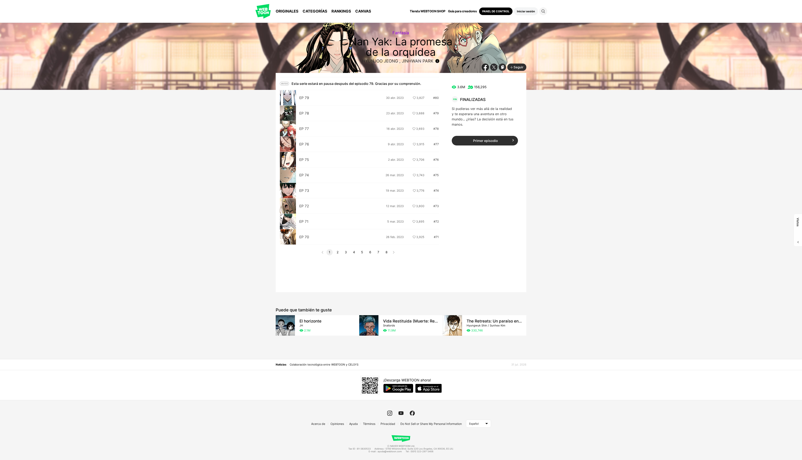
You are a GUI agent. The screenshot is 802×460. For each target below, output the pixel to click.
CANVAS (363, 11)
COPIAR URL (502, 67)
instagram (389, 413)
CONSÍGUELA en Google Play (398, 388)
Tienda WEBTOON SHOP (427, 11)
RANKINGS (341, 11)
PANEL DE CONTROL (495, 11)
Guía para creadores (462, 11)
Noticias (281, 364)
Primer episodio (485, 141)
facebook (412, 413)
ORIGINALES (287, 11)
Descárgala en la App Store (428, 388)
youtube (401, 413)
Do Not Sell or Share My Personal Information (431, 424)
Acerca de (318, 424)
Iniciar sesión (526, 11)
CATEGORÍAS (315, 11)
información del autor (437, 61)
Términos (369, 424)
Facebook (485, 67)
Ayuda (353, 424)
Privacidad (388, 424)
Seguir (518, 67)
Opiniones (337, 424)
